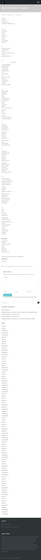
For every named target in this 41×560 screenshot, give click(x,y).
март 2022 (4, 402)
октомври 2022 (5, 389)
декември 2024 (5, 350)
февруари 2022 (5, 404)
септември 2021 (5, 415)
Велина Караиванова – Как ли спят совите (10, 316)
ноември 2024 (5, 352)
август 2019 (4, 459)
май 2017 (3, 498)
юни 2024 (4, 361)
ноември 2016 (5, 511)
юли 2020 (3, 444)
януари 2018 (4, 490)
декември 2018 (5, 470)
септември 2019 (5, 457)
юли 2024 (3, 359)
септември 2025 (5, 334)
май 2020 (3, 446)
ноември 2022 (5, 387)
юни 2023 (4, 374)
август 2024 (4, 356)
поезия (20, 266)
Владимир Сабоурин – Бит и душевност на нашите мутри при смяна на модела (18, 318)
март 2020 (4, 450)
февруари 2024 (5, 367)
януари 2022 (4, 407)
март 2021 (4, 426)
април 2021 (4, 424)
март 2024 (4, 365)
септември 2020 (5, 439)
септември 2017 (5, 494)
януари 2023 (4, 383)
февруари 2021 (5, 428)
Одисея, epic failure (5, 310)
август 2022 (4, 393)
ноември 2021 (5, 411)
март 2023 (4, 378)
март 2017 (4, 503)
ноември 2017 (5, 492)
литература (9, 266)
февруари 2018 (5, 487)
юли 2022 (3, 396)
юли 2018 (3, 479)
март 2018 (4, 485)
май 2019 (3, 461)
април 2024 (4, 363)
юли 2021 (3, 418)
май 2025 (3, 339)
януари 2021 (4, 431)
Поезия (4, 266)
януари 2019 (4, 468)
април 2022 (4, 400)
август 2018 (4, 476)
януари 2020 (4, 452)
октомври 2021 (5, 413)
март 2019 (4, 463)
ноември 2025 (5, 330)
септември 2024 (5, 354)
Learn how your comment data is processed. (28, 297)
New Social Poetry (10, 14)
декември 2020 (5, 433)
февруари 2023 (5, 380)
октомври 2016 (5, 514)
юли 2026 (3, 326)
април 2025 (4, 341)
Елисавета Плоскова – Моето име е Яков (10, 314)
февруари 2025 (5, 345)
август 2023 (4, 372)
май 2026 (3, 328)
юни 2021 (4, 420)
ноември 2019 (5, 455)
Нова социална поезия (14, 266)
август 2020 (4, 441)
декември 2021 (5, 409)
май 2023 (3, 376)
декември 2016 (5, 509)
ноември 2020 (5, 435)
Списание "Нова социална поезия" (26, 266)
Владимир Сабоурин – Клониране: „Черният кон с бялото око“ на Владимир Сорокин (19, 312)
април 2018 (4, 483)
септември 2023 (5, 369)
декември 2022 (5, 385)
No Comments (18, 14)
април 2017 (4, 500)
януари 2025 (4, 348)
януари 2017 (4, 507)
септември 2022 (5, 391)
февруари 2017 (5, 505)
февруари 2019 (5, 466)
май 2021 (3, 422)
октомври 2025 (5, 332)
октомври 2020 (5, 437)
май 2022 (3, 398)
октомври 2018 (5, 472)
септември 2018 (5, 474)
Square (11, 558)
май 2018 (3, 481)
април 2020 (4, 448)
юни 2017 (4, 496)
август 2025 (4, 337)
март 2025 (4, 343)
